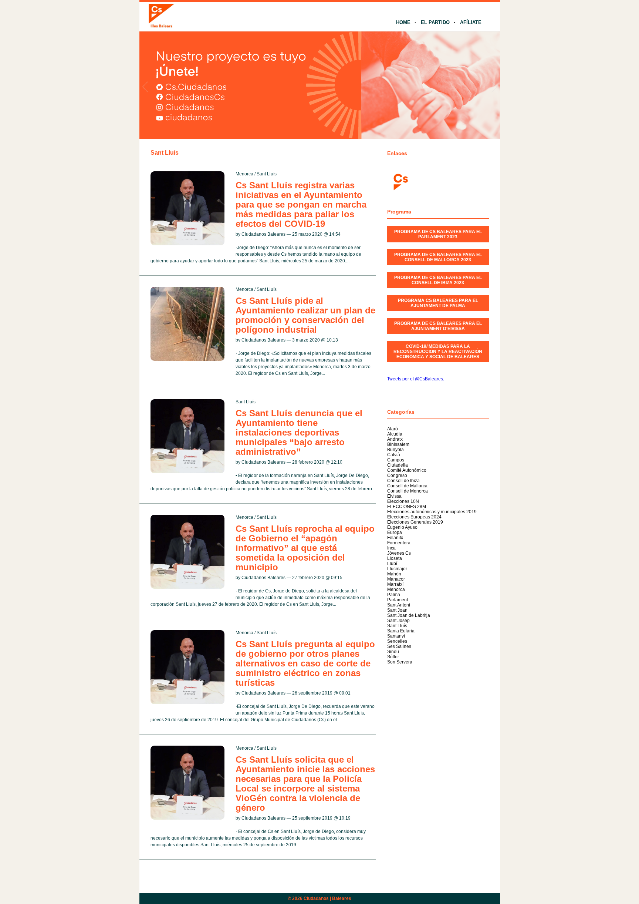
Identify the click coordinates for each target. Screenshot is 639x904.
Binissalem (398, 444)
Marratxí (395, 584)
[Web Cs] (400, 181)
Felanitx (395, 537)
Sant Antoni (398, 605)
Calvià (393, 454)
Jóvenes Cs (399, 553)
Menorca (244, 174)
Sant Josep (398, 620)
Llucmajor (397, 568)
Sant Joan (397, 610)
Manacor (396, 579)
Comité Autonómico (406, 470)
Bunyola (395, 449)
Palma (393, 594)
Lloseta (394, 558)
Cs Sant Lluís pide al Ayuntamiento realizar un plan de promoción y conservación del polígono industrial (305, 315)
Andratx (395, 439)
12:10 (336, 462)
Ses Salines (399, 646)
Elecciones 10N (403, 501)
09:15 (336, 577)
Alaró (392, 428)
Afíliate (470, 22)
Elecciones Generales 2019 (415, 522)
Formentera (398, 542)
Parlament (397, 599)
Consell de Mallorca (407, 485)
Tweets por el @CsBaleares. (415, 379)
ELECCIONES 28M (406, 506)
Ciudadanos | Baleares (327, 898)
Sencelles (397, 641)
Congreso (397, 475)
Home (403, 22)
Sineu (393, 651)
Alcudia (394, 434)
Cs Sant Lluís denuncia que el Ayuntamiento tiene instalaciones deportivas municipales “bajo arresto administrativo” (299, 432)
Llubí (392, 563)
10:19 (345, 818)
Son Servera (399, 662)
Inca (391, 548)
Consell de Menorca (407, 491)
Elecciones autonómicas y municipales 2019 (432, 511)
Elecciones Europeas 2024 (414, 517)
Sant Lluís (267, 174)
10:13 (332, 340)
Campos (395, 460)
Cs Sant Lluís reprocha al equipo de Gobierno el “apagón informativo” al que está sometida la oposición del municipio (305, 548)
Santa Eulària (401, 631)
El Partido (435, 22)
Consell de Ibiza (403, 480)
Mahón (394, 574)
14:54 (335, 234)
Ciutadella (397, 465)
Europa (394, 532)
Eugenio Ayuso (402, 527)
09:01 (345, 693)
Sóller (393, 656)
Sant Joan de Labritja (408, 615)
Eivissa (394, 496)
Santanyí (396, 636)
